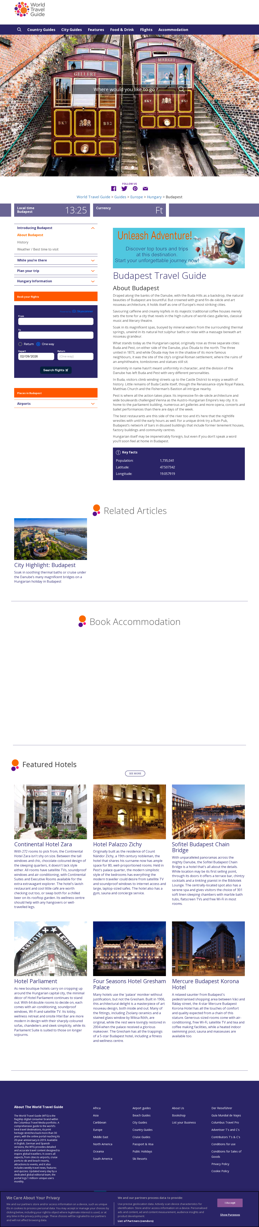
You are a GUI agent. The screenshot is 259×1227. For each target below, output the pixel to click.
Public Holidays (142, 1151)
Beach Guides (142, 1115)
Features (96, 29)
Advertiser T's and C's (225, 1130)
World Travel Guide (93, 196)
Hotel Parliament (35, 981)
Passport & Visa (143, 1144)
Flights (146, 29)
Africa (97, 1108)
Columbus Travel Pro (225, 1122)
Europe (136, 196)
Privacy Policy (220, 1164)
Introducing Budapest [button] (34, 228)
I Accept (230, 1203)
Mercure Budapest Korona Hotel (205, 984)
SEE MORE (135, 773)
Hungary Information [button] (34, 281)
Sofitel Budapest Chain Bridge (200, 847)
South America (102, 1159)
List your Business (184, 1122)
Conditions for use (223, 1144)
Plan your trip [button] (28, 271)
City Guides (71, 29)
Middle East (100, 1137)
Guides (120, 196)
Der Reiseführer (221, 1108)
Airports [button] (24, 404)
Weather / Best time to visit (37, 249)
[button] (19, 128)
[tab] (56, 228)
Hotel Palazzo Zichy (117, 844)
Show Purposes (230, 1214)
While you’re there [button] (32, 260)
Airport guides (142, 1108)
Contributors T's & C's (225, 1137)
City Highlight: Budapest (45, 565)
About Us (178, 1108)
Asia (96, 1115)
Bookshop (179, 1115)
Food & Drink (122, 29)
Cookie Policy (220, 1171)
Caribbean (99, 1122)
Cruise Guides (141, 1137)
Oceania (98, 1151)
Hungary (154, 196)
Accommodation (173, 29)
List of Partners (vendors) (135, 1221)
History (22, 242)
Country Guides (41, 29)
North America (102, 1144)
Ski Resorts (140, 1159)
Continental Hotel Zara (43, 844)
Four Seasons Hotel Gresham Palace (129, 984)
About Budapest (30, 235)
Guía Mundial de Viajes (226, 1115)
